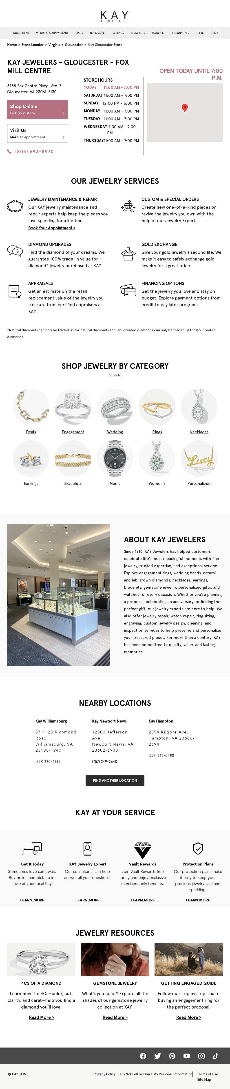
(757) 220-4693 (48, 761)
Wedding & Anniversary (52, 33)
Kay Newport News (109, 721)
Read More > (41, 1017)
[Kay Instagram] (201, 1056)
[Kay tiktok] (215, 1056)
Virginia (54, 45)
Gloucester (74, 45)
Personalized (180, 33)
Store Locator (33, 45)
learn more (32, 900)
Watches (158, 33)
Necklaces (97, 33)
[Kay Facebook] (143, 1056)
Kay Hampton (161, 721)
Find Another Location (115, 781)
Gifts (200, 33)
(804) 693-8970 (34, 151)
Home (12, 45)
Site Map (204, 1079)
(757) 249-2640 (104, 761)
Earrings (118, 33)
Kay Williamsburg (51, 721)
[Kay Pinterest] (172, 1056)
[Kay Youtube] (187, 1056)
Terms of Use (207, 1074)
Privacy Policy (104, 1074)
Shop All (115, 375)
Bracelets (138, 33)
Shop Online (23, 109)
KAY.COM (17, 1074)
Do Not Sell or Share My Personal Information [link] (156, 1074)
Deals (214, 33)
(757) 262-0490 (161, 755)
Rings (79, 33)
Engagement (20, 33)
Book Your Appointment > (51, 228)
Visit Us (27, 133)
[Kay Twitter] (158, 1056)
